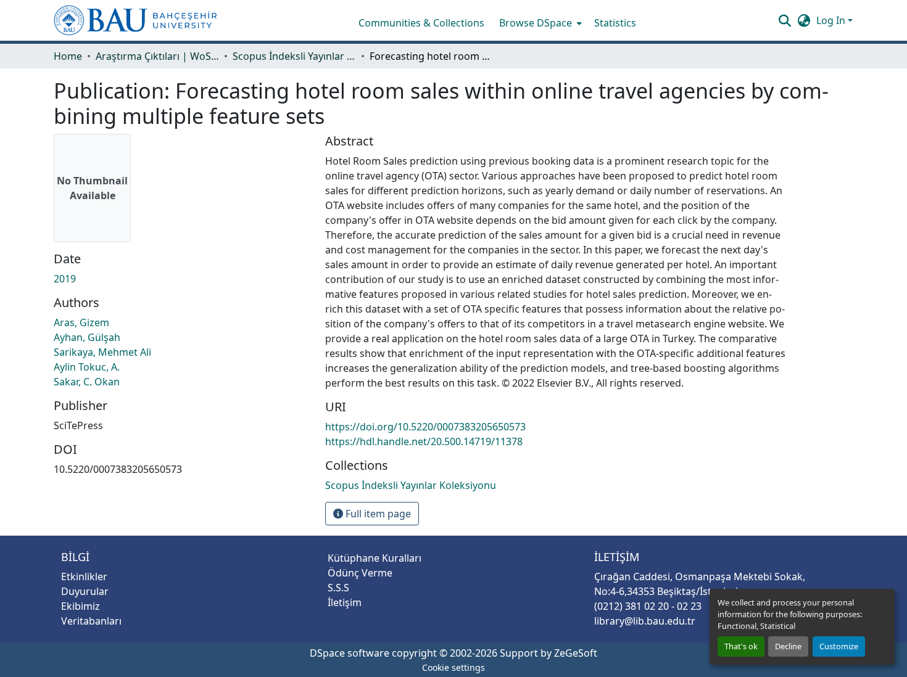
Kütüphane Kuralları (374, 558)
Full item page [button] (377, 513)
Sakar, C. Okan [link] (87, 381)
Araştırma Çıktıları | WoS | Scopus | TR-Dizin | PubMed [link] (157, 56)
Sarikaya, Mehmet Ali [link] (102, 352)
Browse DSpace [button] (535, 23)
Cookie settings (453, 667)
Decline (788, 646)
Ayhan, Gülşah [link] (87, 337)
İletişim (345, 602)
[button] (135, 20)
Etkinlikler (84, 576)
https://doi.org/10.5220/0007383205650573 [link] (425, 426)
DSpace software (349, 653)
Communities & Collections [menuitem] (421, 23)
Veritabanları (91, 621)
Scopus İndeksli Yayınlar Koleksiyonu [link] (294, 56)
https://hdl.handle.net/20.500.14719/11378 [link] (424, 441)
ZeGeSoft (575, 653)
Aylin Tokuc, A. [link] (87, 367)
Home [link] (68, 56)
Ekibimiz (80, 606)
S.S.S (338, 587)
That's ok (741, 646)
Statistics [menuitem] (615, 23)
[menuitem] (539, 22)
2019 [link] (65, 278)
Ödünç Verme (360, 573)
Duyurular (85, 591)
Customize (838, 646)
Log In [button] (832, 20)
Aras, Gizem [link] (81, 322)
